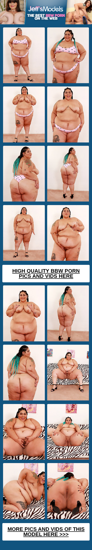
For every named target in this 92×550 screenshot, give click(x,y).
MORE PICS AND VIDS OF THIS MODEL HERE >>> (46, 531)
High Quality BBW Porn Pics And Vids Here (46, 273)
